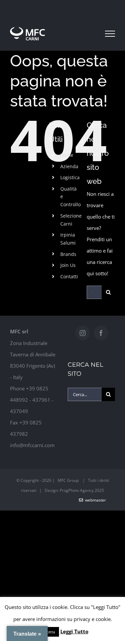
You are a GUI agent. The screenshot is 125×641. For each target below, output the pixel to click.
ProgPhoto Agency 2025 (82, 490)
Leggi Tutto (74, 631)
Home (66, 155)
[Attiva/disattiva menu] (110, 34)
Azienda (69, 166)
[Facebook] (101, 333)
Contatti (69, 276)
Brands (68, 254)
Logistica (70, 177)
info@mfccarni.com (32, 445)
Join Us (68, 265)
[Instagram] (82, 333)
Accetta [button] (49, 631)
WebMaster (94, 500)
